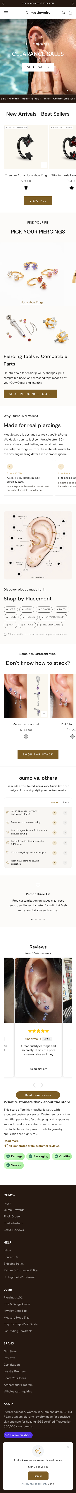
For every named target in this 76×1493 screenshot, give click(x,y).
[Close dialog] (71, 724)
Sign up (56, 757)
